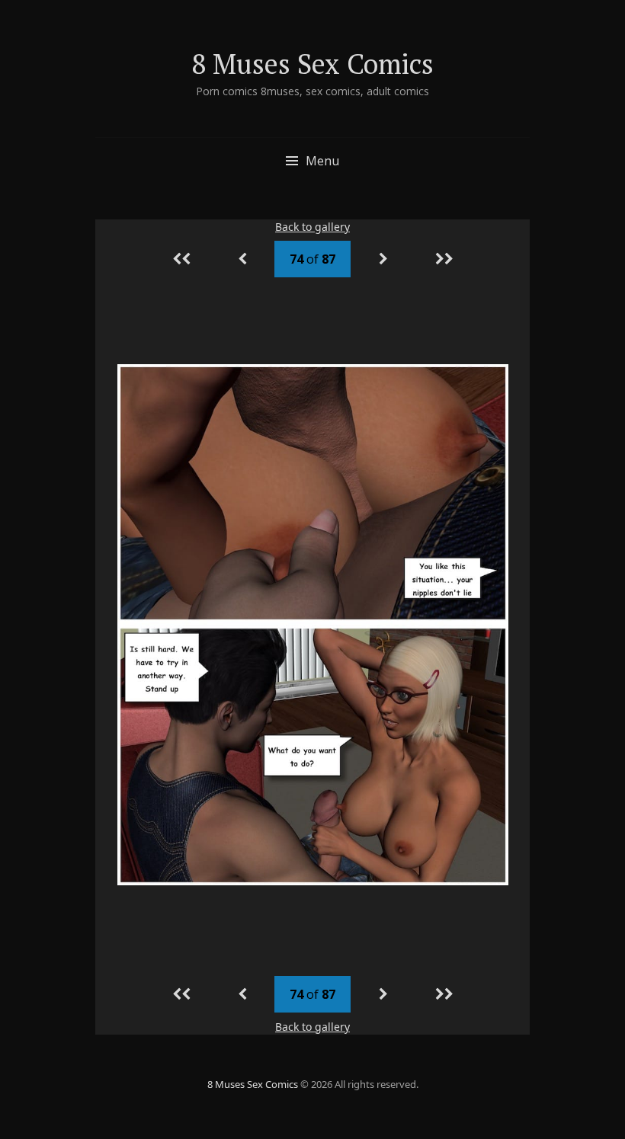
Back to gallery (312, 226)
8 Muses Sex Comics (312, 64)
